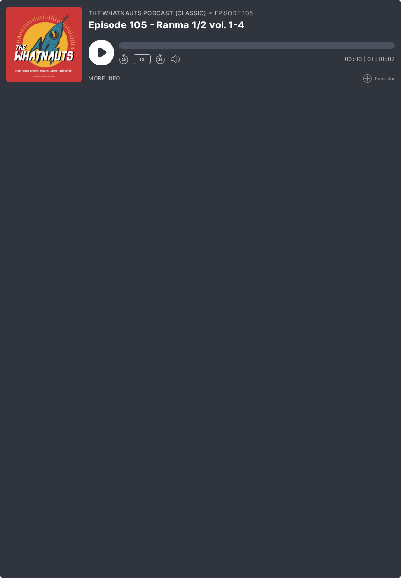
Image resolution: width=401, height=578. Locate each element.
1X (142, 59)
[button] (257, 45)
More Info (104, 78)
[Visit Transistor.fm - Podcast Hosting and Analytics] (379, 78)
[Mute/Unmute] (175, 59)
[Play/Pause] (44, 44)
